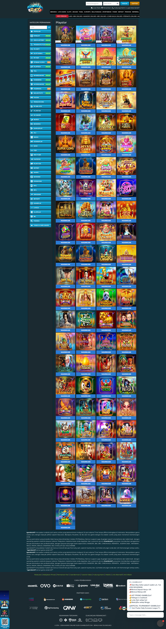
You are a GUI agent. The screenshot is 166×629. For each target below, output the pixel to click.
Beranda (53, 12)
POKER (114, 12)
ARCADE (75, 12)
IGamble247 (108, 541)
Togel (81, 12)
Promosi (128, 12)
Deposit (121, 12)
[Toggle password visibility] (117, 3)
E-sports (87, 12)
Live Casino (62, 12)
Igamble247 (31, 532)
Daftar (135, 3)
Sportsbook (106, 12)
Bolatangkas (96, 12)
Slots (69, 12)
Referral (135, 12)
